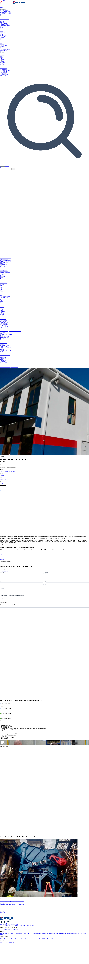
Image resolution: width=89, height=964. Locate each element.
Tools (1, 56)
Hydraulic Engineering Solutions (17, 938)
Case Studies (2, 59)
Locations (2, 61)
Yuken (1, 51)
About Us (2, 4)
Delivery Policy (3, 942)
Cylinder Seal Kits (3, 346)
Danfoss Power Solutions (5, 25)
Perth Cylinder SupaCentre (5, 70)
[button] (3, 487)
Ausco (1, 17)
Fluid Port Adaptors (4, 340)
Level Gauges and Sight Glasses (6, 334)
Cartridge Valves (3, 360)
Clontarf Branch (3, 64)
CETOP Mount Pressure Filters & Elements (8, 350)
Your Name (2, 572)
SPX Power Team (3, 45)
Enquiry (2, 586)
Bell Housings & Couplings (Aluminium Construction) (10, 331)
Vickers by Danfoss (4, 50)
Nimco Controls (3, 35)
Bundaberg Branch (3, 65)
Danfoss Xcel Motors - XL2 (5, 347)
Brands (1, 15)
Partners (1, 303)
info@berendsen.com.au (4, 483)
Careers (1, 8)
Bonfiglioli (2, 20)
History (1, 7)
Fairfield (1, 26)
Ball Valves (2, 359)
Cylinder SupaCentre (4, 322)
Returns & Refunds (9, 942)
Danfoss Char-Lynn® (4, 24)
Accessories (2, 329)
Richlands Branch (3, 72)
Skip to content (3, 0)
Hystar (1, 31)
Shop (1, 328)
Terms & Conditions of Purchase (17, 925)
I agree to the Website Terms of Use (7, 598)
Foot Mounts (2, 332)
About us (2, 299)
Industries (6, 929)
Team (1, 5)
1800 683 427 (2, 475)
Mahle (1, 33)
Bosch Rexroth (3, 21)
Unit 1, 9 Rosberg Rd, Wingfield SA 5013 (8, 471)
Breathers (2, 349)
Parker (1, 40)
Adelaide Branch (3, 63)
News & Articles (3, 946)
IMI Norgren (2, 32)
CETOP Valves (3, 361)
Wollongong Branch (4, 75)
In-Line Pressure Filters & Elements (7, 352)
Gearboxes (2, 356)
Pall (0, 39)
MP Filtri (1, 34)
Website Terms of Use (27, 925)
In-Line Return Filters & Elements (6, 353)
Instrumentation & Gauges (5, 358)
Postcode (47, 581)
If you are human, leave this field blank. (7, 604)
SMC (1, 43)
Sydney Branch (3, 73)
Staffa (1, 47)
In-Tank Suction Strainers (5, 355)
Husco (1, 28)
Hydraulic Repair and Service (5, 12)
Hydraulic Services (3, 9)
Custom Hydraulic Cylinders (5, 11)
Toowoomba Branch (4, 74)
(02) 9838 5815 (3, 479)
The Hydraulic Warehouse (5, 49)
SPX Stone (2, 46)
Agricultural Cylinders (4, 345)
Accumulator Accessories (5, 336)
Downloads (2, 55)
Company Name (3, 576)
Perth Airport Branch (4, 71)
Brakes (1, 341)
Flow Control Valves (4, 362)
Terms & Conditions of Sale (5, 925)
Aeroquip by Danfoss (4, 16)
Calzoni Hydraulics (3, 23)
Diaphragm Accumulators (5, 339)
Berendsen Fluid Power (4, 19)
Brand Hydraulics (3, 22)
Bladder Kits (2, 338)
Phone (1, 581)
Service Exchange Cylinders (5, 13)
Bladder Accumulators (4, 337)
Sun (1, 48)
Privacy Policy (34, 925)
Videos (1, 58)
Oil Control (2, 37)
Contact (1, 312)
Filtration (1, 348)
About (9, 929)
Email (46, 572)
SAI (1, 41)
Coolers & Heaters (3, 343)
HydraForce (2, 29)
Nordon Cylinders (3, 36)
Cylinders (2, 344)
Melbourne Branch (3, 68)
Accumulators (2, 335)
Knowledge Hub (3, 52)
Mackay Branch (3, 67)
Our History (2, 929)
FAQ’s (1, 57)
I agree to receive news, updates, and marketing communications (12, 595)
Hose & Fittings (3, 357)
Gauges (1, 333)
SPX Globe (2, 44)
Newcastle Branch (3, 69)
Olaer (1, 38)
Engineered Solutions (4, 10)
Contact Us (2, 60)
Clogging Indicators (4, 351)
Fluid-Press (2, 27)
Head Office (2, 62)
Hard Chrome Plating (4, 14)
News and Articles (3, 53)
